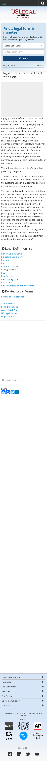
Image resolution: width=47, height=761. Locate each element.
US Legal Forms (9, 313)
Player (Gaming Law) (11, 253)
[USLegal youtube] (37, 754)
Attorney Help (8, 303)
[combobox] (23, 55)
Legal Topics (7, 316)
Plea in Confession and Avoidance (17, 285)
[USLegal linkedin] (19, 754)
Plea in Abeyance (9, 279)
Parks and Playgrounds (12, 296)
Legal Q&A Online (9, 310)
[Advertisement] (22, 99)
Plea (3, 272)
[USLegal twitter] (28, 754)
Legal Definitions (9, 306)
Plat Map (5, 260)
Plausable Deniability (12, 256)
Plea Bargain (7, 276)
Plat (3, 263)
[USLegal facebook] (10, 754)
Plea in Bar (6, 282)
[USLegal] (23, 9)
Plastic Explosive (9, 266)
